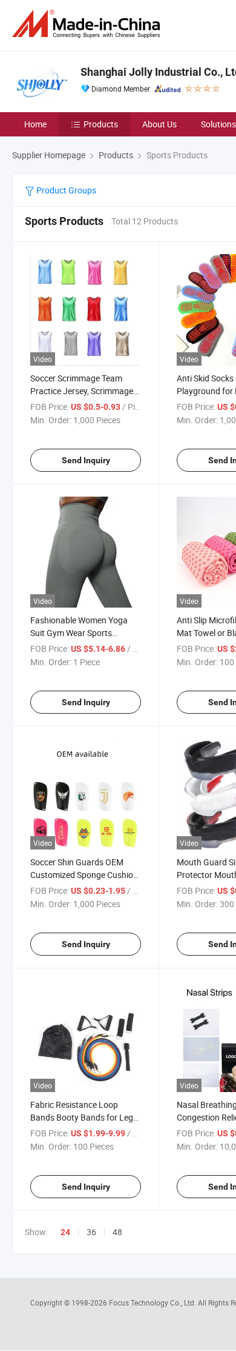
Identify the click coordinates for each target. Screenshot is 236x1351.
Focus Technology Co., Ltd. (153, 1302)
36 (91, 1232)
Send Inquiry (86, 460)
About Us (159, 124)
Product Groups (65, 190)
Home (35, 124)
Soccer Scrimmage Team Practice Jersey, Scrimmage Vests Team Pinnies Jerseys (82, 390)
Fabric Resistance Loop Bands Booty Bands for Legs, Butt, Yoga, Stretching (84, 1117)
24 (65, 1232)
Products (101, 124)
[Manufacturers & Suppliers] (88, 24)
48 (117, 1232)
